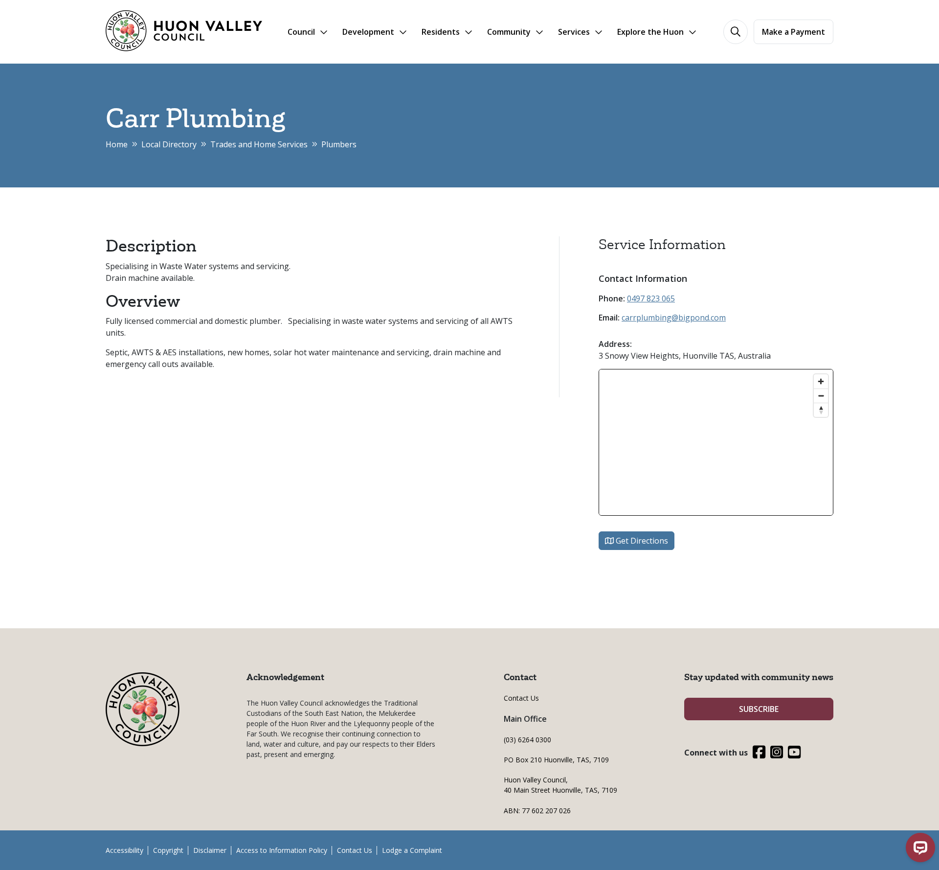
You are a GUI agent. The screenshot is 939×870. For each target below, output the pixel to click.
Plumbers (339, 144)
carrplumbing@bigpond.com (674, 317)
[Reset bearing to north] (821, 410)
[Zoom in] (821, 381)
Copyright (168, 850)
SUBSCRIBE (759, 709)
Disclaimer (209, 850)
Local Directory (169, 144)
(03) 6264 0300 (527, 739)
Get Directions (641, 540)
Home (117, 144)
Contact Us (521, 698)
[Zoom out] (821, 396)
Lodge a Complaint (412, 850)
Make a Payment (793, 31)
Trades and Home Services (259, 144)
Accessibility (124, 850)
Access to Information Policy (281, 850)
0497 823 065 (651, 298)
